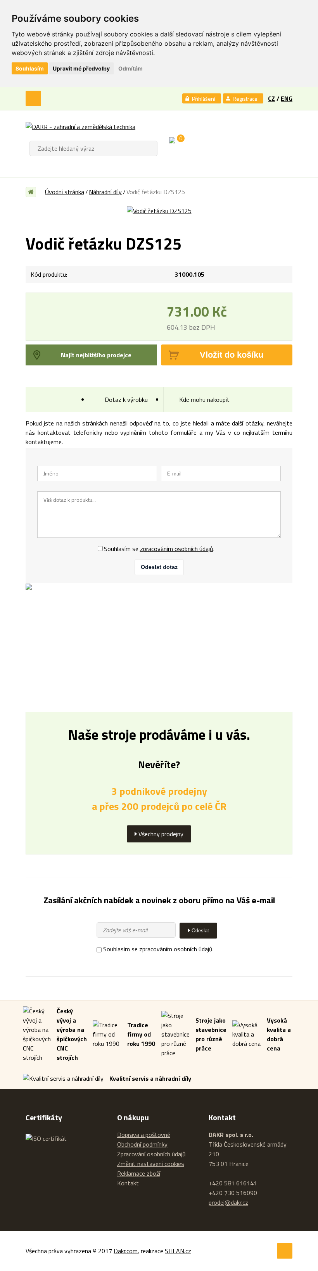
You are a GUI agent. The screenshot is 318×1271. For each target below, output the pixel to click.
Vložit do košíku (231, 355)
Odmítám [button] (130, 68)
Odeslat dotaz (159, 567)
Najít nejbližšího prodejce (96, 355)
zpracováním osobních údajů (176, 548)
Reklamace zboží (138, 1173)
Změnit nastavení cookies (150, 1164)
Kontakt (128, 1183)
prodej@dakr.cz (228, 1202)
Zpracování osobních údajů (151, 1154)
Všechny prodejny (160, 834)
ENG (286, 98)
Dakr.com (126, 1251)
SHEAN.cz (178, 1251)
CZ (271, 98)
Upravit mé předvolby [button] (81, 68)
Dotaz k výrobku (126, 399)
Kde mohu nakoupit (204, 399)
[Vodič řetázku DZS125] (159, 210)
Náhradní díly (105, 191)
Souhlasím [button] (30, 68)
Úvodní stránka (64, 191)
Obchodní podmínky (142, 1144)
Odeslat (200, 930)
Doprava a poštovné (143, 1134)
